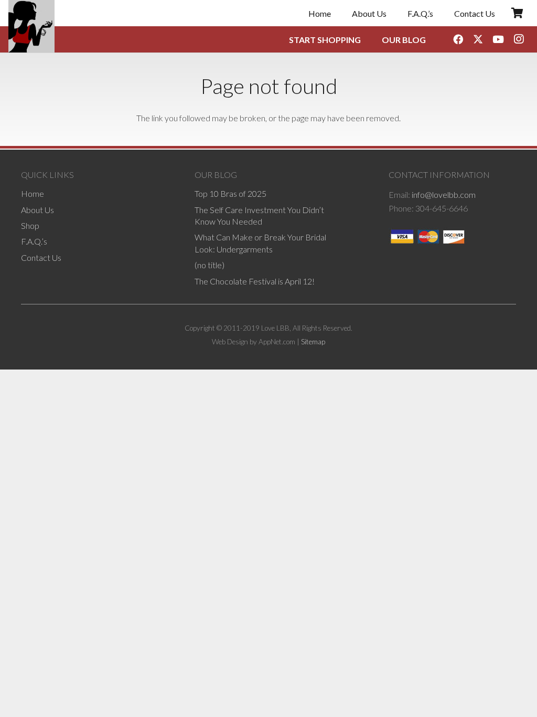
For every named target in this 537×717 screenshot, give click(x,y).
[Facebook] (458, 39)
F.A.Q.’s (34, 241)
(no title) (209, 265)
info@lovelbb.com (444, 194)
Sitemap (313, 342)
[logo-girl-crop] (31, 26)
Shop (30, 225)
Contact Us (41, 257)
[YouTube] (498, 39)
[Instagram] (519, 39)
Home (32, 193)
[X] (478, 39)
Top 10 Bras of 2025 (230, 193)
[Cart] (517, 13)
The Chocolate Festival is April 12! (255, 281)
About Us (37, 210)
